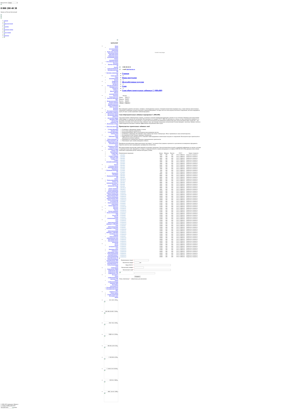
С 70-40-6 (122, 168)
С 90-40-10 (123, 187)
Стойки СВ (115, 154)
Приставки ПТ (114, 152)
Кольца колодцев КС (112, 101)
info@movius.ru (130, 69)
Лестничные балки (113, 53)
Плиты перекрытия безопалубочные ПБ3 (112, 195)
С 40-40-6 (122, 158)
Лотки (116, 135)
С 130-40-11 (123, 230)
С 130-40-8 (123, 225)
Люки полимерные (113, 105)
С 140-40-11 (123, 239)
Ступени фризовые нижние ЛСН (113, 132)
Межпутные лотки (113, 142)
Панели (116, 164)
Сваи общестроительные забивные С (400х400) (112, 231)
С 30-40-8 (122, 156)
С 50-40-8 (122, 163)
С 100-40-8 (123, 191)
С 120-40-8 (123, 215)
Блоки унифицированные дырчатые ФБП (113, 282)
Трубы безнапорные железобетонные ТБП (112, 259)
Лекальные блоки (113, 249)
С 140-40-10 (123, 237)
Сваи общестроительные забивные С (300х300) (112, 222)
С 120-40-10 (123, 218)
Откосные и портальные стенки (113, 251)
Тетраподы (115, 88)
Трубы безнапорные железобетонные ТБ (112, 257)
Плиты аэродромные (112, 180)
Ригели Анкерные (113, 211)
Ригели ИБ (115, 215)
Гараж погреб (114, 75)
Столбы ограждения (112, 294)
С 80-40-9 (122, 177)
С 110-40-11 (123, 208)
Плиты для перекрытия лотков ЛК (113, 186)
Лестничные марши (113, 113)
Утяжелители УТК (113, 273)
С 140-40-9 (123, 236)
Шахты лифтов (114, 91)
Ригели (116, 209)
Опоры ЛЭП (114, 150)
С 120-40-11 (123, 220)
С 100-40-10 (123, 194)
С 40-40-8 (122, 160)
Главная (6, 20)
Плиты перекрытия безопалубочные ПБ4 (112, 197)
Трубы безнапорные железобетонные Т (112, 254)
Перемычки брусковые (115, 173)
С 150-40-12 (123, 248)
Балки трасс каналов (112, 51)
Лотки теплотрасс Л (112, 139)
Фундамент (115, 274)
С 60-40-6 (122, 165)
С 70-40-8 (122, 170)
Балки (116, 46)
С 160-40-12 (123, 255)
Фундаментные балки (112, 61)
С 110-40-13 (123, 211)
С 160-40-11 (123, 253)
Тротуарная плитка (113, 239)
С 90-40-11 (122, 189)
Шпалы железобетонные (113, 93)
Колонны (115, 108)
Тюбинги (115, 89)
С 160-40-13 (123, 256)
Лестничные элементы (112, 112)
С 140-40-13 (123, 243)
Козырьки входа (114, 87)
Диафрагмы (115, 81)
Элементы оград (113, 291)
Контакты (6, 35)
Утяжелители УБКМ (112, 269)
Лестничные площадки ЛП (114, 121)
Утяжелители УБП (113, 272)
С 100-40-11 (123, 196)
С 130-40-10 (123, 229)
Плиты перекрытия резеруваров (113, 203)
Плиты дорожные (113, 188)
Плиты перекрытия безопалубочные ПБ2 (112, 192)
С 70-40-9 (122, 172)
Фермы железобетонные (113, 59)
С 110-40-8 (122, 203)
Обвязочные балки (113, 56)
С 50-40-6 (122, 161)
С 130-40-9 (123, 227)
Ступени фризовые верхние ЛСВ (113, 130)
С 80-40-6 (122, 174)
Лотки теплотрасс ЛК (112, 140)
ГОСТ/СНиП (7, 32)
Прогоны (115, 207)
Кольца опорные (113, 102)
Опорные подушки (113, 146)
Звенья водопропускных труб (113, 246)
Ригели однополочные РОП (112, 217)
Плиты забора (114, 293)
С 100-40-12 (123, 198)
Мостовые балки (113, 54)
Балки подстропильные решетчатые (113, 49)
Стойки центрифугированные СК (112, 162)
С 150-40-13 (123, 249)
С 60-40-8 (122, 167)
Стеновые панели (113, 166)
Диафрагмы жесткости (115, 83)
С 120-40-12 (123, 222)
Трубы (116, 243)
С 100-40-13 (123, 199)
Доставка (6, 26)
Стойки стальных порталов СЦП (113, 156)
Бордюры (115, 63)
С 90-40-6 (122, 182)
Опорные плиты (113, 147)
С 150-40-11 (123, 246)
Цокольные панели (113, 167)
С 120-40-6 (123, 213)
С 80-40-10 (123, 179)
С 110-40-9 (122, 205)
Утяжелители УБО (113, 270)
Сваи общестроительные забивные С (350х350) (112, 227)
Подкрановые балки (112, 57)
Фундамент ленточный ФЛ (114, 285)
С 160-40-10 (123, 251)
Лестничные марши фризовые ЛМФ (113, 118)
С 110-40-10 (123, 206)
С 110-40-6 (122, 201)
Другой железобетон (112, 85)
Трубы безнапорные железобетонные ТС (112, 262)
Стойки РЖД (114, 153)
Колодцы (115, 95)
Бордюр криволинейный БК (112, 68)
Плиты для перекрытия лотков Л (112, 182)
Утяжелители (114, 267)
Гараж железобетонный (113, 77)
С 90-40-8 (122, 184)
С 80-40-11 (122, 180)
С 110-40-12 (123, 210)
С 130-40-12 (123, 232)
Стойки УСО (114, 159)
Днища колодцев (113, 96)
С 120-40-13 (123, 224)
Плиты (116, 178)
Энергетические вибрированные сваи (112, 237)
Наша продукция (8, 23)
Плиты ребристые (113, 205)
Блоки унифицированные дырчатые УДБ (113, 277)
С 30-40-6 (122, 155)
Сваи (116, 219)
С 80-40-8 (122, 175)
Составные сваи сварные (114, 234)
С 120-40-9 (123, 217)
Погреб (116, 80)
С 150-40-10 (123, 244)
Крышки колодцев (113, 104)
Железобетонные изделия (133, 82)
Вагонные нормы (8, 29)
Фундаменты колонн (112, 111)
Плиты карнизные (113, 190)
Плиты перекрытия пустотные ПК (113, 200)
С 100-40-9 (123, 192)
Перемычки (115, 168)
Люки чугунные (113, 106)
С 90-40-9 (122, 186)
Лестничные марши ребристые (113, 116)
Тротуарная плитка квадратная (113, 241)
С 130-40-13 (123, 234)
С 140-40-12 (123, 241)
